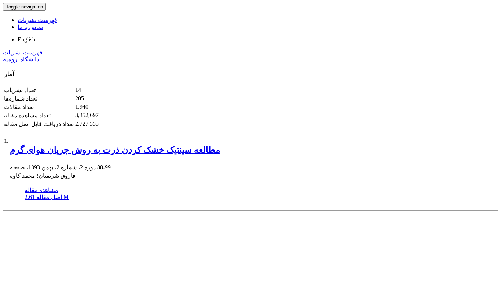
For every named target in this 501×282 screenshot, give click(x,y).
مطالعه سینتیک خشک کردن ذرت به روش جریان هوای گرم (115, 150)
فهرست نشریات (37, 20)
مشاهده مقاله (41, 190)
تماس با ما (30, 27)
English (26, 39)
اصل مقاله (47, 197)
